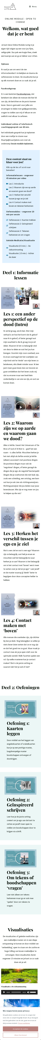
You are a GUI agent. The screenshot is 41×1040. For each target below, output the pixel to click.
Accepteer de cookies (20, 1029)
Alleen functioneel (20, 1035)
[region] (20, 1023)
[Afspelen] (4, 992)
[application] (19, 992)
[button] (20, 298)
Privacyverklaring (24, 1023)
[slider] (33, 992)
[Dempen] (28, 992)
